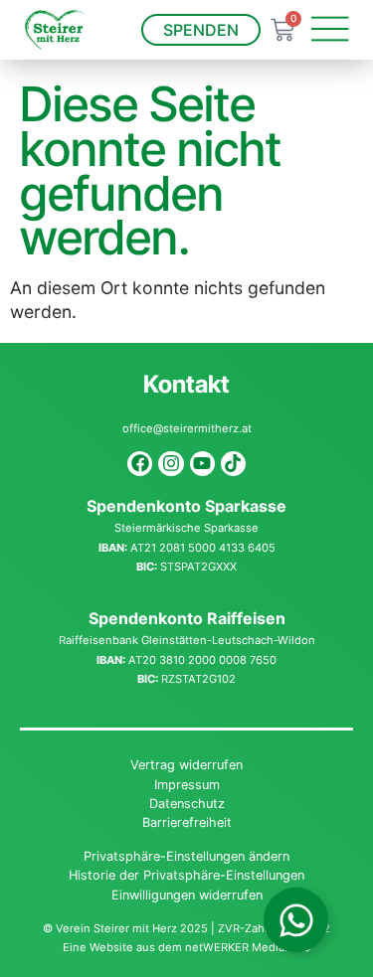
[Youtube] (202, 463)
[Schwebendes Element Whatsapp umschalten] (296, 920)
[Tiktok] (233, 463)
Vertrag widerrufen (186, 764)
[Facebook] (139, 463)
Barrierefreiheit (187, 822)
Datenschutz (187, 803)
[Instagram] (170, 463)
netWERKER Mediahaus (247, 947)
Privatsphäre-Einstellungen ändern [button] (186, 856)
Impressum (187, 784)
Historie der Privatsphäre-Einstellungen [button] (186, 875)
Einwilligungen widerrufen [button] (187, 895)
